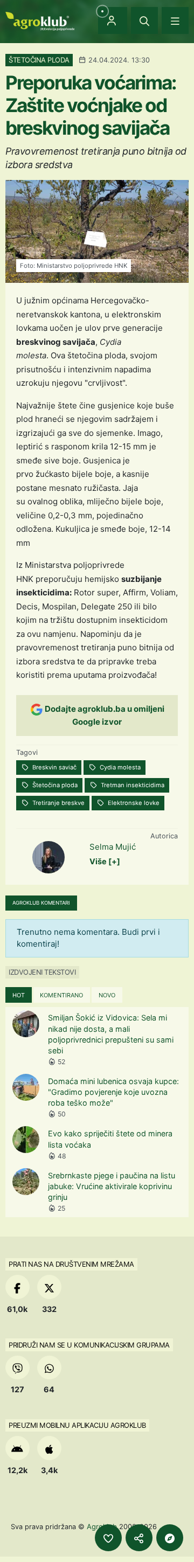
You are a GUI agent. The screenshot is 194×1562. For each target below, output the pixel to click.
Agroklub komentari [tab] (41, 903)
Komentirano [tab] (61, 995)
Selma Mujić (112, 847)
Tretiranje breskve (58, 803)
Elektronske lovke (133, 803)
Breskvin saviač (54, 767)
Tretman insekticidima (131, 785)
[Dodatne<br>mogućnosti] (169, 1537)
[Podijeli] (139, 1537)
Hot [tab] (18, 995)
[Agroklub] (39, 20)
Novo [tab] (107, 995)
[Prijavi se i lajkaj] (108, 1537)
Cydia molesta (119, 767)
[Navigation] (175, 20)
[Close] (144, 20)
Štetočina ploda (54, 785)
